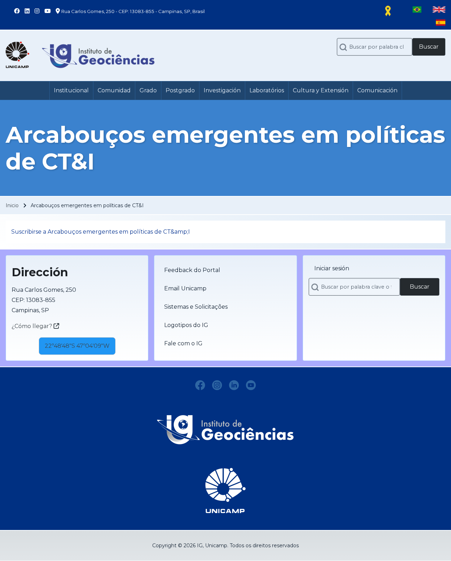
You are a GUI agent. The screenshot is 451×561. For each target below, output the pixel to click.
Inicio (12, 205)
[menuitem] (71, 90)
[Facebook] (200, 385)
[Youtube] (251, 385)
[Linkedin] (234, 385)
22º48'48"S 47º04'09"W (77, 346)
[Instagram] (217, 385)
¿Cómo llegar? (33, 326)
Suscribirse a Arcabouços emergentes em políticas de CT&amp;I (100, 231)
